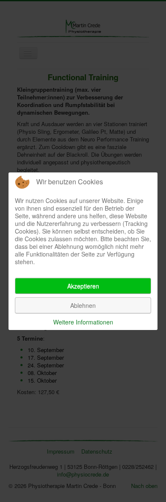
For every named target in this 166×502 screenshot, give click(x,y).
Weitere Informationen (83, 322)
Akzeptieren (83, 286)
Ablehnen (83, 305)
